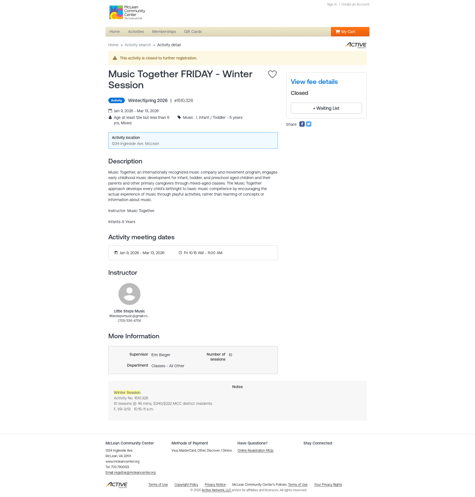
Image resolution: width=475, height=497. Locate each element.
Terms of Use (298, 485)
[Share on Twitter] (308, 125)
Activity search (138, 45)
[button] (272, 74)
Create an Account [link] (355, 4)
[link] (129, 294)
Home (113, 45)
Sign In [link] (332, 4)
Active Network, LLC (217, 490)
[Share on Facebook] (302, 125)
